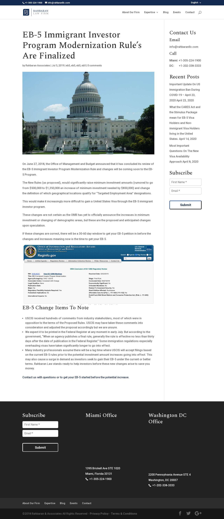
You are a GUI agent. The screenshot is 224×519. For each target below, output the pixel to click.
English (194, 3)
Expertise (149, 12)
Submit (185, 205)
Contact (190, 12)
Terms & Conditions (124, 513)
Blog (166, 12)
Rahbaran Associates (38, 65)
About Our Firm (131, 12)
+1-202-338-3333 (190, 65)
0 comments (95, 65)
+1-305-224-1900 (190, 60)
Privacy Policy (99, 513)
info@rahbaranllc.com (183, 46)
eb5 (68, 65)
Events (177, 12)
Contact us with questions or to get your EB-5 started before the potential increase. (75, 377)
